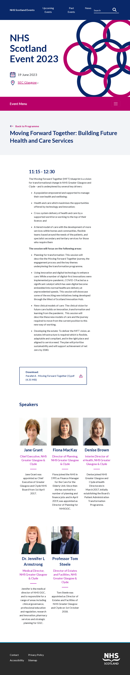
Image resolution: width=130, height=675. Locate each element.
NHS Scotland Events (22, 9)
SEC (27, 82)
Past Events (71, 9)
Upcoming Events (48, 9)
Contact (14, 654)
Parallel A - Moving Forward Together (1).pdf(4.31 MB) (50, 375)
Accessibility (17, 660)
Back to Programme (27, 126)
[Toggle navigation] (115, 104)
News (88, 8)
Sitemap (32, 660)
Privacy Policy (36, 654)
